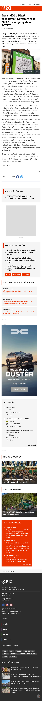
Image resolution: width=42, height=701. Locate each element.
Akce (11, 651)
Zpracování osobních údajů (9, 609)
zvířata (13, 657)
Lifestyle (6, 640)
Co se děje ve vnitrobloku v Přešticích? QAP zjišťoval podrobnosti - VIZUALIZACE (17, 302)
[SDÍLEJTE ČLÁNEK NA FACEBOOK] (17, 176)
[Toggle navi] (38, 8)
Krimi (5, 629)
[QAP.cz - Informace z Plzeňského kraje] (6, 8)
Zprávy (6, 624)
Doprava (14, 654)
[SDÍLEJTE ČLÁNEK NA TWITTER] (21, 176)
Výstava (26, 274)
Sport (5, 634)
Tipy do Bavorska (12, 457)
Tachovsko (31, 654)
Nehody (5, 654)
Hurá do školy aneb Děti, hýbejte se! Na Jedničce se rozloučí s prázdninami (19, 313)
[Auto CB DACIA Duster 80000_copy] (19, 395)
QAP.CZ (5, 571)
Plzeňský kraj (29, 651)
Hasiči (5, 657)
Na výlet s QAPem (12, 489)
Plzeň (8, 274)
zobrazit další (32, 445)
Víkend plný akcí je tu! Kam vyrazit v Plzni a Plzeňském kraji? (17, 292)
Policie (18, 651)
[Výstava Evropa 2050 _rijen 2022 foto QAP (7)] (31, 72)
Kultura (16, 274)
